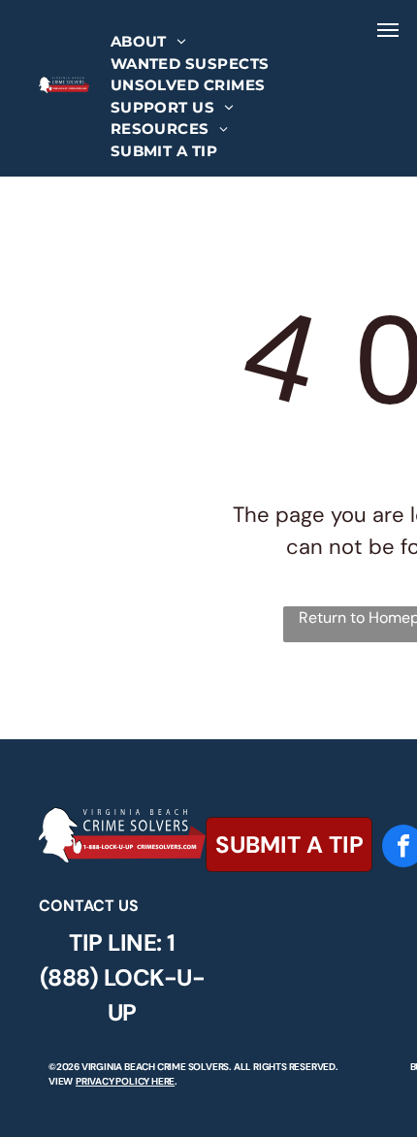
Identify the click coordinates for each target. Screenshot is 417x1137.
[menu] (388, 30)
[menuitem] (148, 42)
